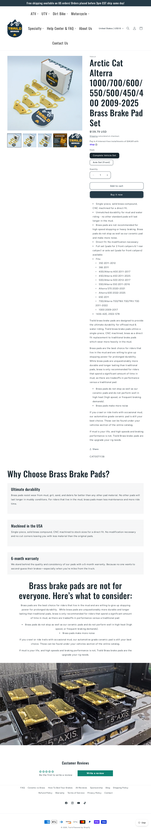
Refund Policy (45, 793)
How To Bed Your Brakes (60, 788)
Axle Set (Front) (101, 162)
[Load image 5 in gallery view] (75, 140)
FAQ (22, 788)
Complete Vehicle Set (104, 155)
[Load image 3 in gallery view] (45, 140)
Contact (108, 793)
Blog (108, 788)
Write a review (95, 773)
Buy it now (117, 194)
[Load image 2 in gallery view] (30, 140)
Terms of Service (76, 793)
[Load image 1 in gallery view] (14, 140)
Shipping (94, 136)
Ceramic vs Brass (36, 788)
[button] (128, 28)
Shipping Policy (120, 788)
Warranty (60, 793)
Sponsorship (96, 788)
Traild (70, 827)
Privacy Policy (94, 793)
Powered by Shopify (81, 827)
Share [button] (96, 449)
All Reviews (81, 788)
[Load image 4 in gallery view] (60, 140)
